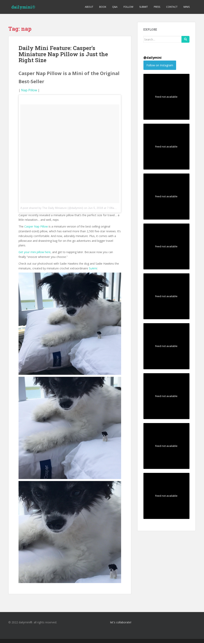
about (89, 7)
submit (143, 7)
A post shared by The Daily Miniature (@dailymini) (51, 207)
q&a (115, 7)
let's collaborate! (120, 622)
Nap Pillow (29, 90)
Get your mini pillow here (35, 252)
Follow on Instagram (159, 65)
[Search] (185, 39)
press (157, 7)
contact (172, 7)
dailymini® (23, 7)
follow (128, 7)
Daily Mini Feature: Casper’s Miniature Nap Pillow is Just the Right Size (63, 54)
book (102, 7)
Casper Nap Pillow (36, 226)
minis (186, 7)
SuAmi (93, 268)
